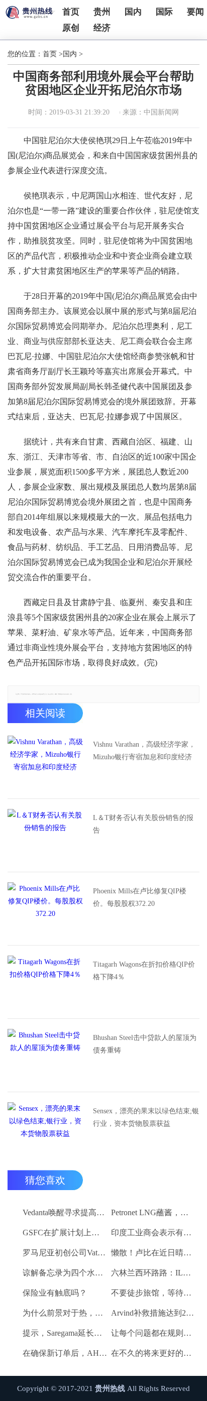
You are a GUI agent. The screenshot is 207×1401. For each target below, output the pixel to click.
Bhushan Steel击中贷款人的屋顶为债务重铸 (144, 1044)
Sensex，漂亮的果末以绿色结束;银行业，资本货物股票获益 (146, 1117)
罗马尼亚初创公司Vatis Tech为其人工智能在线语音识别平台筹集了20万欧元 (65, 1252)
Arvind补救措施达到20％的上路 (153, 1313)
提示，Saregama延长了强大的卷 (65, 1333)
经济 (102, 28)
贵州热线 (110, 1388)
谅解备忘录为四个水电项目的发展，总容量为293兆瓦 (65, 1272)
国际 (164, 12)
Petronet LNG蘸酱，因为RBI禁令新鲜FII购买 (153, 1212)
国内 (133, 12)
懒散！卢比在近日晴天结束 (153, 1252)
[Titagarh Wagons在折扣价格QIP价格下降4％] (45, 981)
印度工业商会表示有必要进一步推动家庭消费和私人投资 (153, 1232)
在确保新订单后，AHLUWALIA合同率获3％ (65, 1353)
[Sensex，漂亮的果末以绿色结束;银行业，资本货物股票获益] (45, 1127)
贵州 (102, 12)
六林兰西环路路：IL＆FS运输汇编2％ (153, 1272)
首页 (70, 12)
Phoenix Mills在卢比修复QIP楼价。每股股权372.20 (139, 897)
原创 (70, 28)
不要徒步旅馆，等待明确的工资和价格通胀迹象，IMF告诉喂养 (153, 1293)
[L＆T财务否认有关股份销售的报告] (45, 834)
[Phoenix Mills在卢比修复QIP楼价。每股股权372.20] (45, 907)
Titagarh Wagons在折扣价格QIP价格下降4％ (144, 971)
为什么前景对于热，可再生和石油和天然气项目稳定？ (65, 1313)
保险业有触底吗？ (55, 1293)
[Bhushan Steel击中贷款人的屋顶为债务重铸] (45, 1054)
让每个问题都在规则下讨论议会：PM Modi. (153, 1333)
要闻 (195, 12)
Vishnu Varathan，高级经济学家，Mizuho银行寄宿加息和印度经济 (144, 751)
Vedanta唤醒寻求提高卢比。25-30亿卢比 (65, 1212)
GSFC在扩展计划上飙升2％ (65, 1232)
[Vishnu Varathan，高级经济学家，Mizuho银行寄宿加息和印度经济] (45, 761)
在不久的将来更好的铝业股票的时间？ (153, 1353)
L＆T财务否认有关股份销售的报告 (143, 824)
